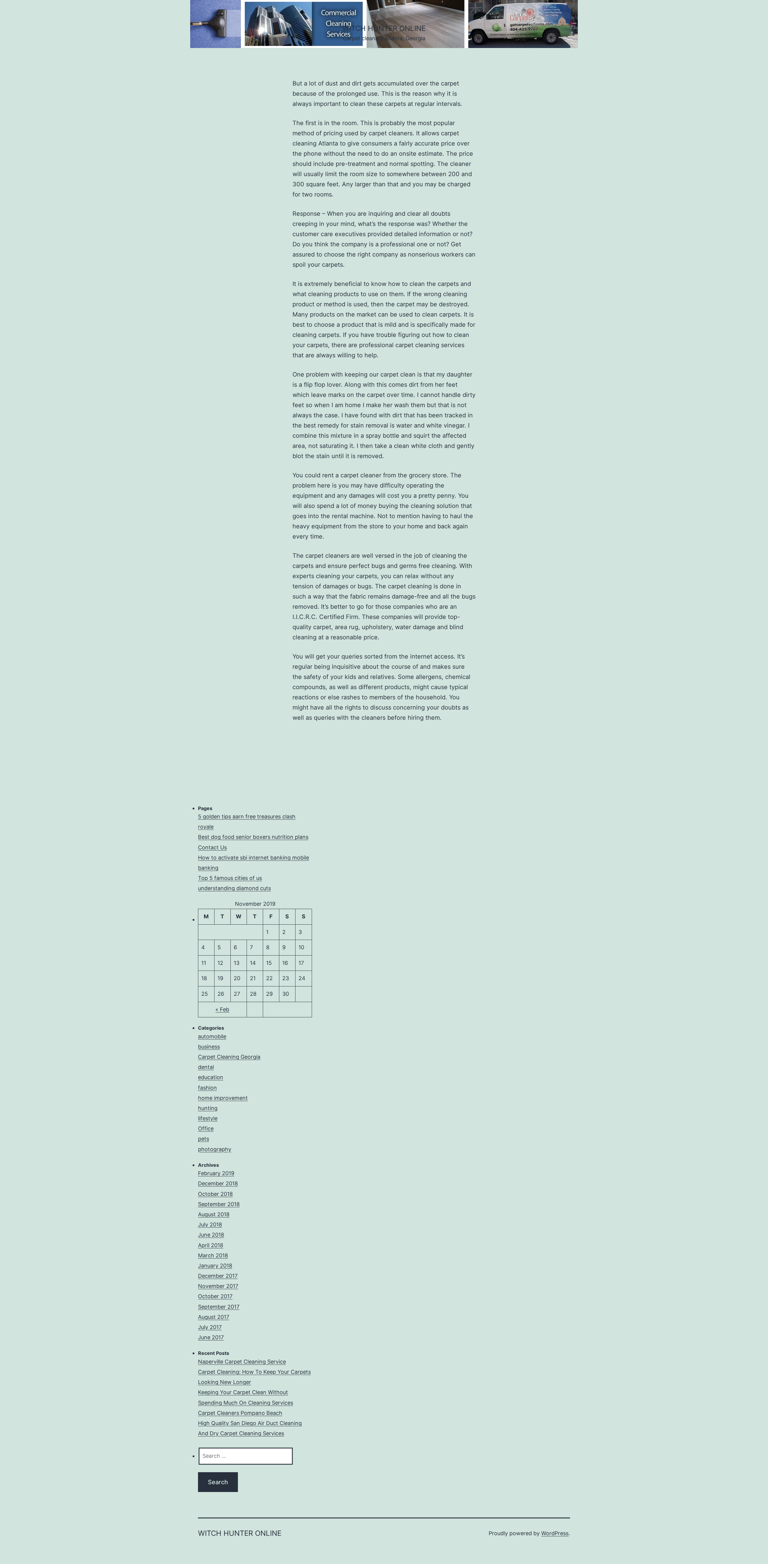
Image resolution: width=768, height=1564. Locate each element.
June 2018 (211, 1235)
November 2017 (218, 1286)
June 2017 (211, 1337)
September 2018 (219, 1204)
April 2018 (210, 1245)
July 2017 (210, 1327)
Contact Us (212, 847)
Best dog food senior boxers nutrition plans (253, 837)
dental (206, 1067)
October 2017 (215, 1296)
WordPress (554, 1533)
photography (214, 1149)
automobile (212, 1036)
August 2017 (213, 1317)
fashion (207, 1088)
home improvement (223, 1098)
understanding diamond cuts (234, 888)
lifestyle (208, 1118)
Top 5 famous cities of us (230, 878)
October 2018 (215, 1194)
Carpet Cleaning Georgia (229, 1057)
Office (206, 1128)
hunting (208, 1108)
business (209, 1046)
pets (203, 1139)
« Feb (222, 1009)
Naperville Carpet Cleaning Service (242, 1361)
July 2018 (210, 1224)
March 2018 (213, 1255)
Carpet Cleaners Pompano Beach (240, 1413)
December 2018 (218, 1183)
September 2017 (218, 1307)
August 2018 (214, 1214)
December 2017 (218, 1276)
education (210, 1077)
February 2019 (216, 1173)
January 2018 (215, 1265)
